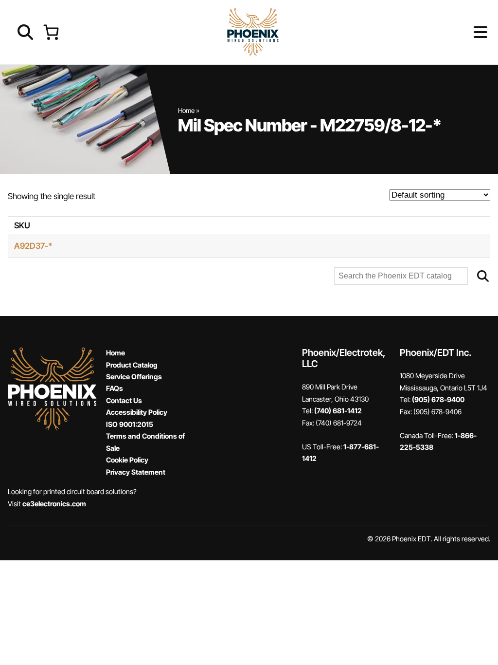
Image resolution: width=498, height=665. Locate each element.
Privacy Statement (135, 472)
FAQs (114, 388)
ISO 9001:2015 (129, 424)
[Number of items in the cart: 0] (51, 32)
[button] (464, 32)
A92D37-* (33, 246)
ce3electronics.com (54, 503)
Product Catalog (132, 365)
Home (186, 110)
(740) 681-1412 (338, 410)
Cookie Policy (127, 460)
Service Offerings (134, 376)
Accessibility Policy (136, 412)
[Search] (483, 276)
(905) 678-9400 (438, 399)
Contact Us (124, 400)
